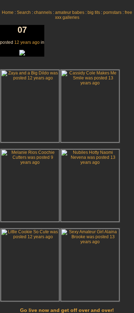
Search (24, 12)
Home (8, 12)
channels (43, 12)
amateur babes (69, 12)
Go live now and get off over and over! (67, 310)
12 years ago (27, 42)
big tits (94, 12)
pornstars (112, 12)
